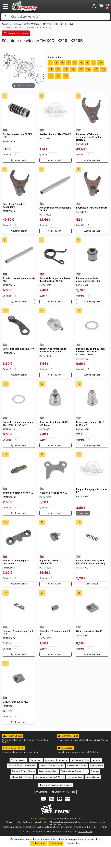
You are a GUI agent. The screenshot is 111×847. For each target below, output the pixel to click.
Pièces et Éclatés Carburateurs (22, 766)
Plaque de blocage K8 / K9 (53, 492)
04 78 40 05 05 (91, 752)
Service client (67, 748)
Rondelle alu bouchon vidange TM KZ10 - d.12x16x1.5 (19, 423)
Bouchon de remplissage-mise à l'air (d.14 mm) (53, 350)
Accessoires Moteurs (76, 766)
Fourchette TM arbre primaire (91, 207)
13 (65, 69)
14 (73, 69)
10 (100, 62)
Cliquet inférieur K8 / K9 (15, 701)
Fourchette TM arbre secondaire (14, 205)
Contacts (42, 792)
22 (65, 76)
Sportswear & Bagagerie (56, 760)
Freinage (95, 771)
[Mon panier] (101, 6)
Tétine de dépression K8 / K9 (18, 492)
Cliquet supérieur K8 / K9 (89, 631)
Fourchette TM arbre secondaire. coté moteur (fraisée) (89, 137)
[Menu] (5, 6)
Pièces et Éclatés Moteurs (25, 24)
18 (96, 69)
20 (50, 76)
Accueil (5, 24)
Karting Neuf (35, 760)
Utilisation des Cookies (64, 792)
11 (50, 69)
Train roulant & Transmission (74, 771)
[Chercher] (5, 16)
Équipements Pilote (80, 760)
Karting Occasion (18, 760)
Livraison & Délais (14, 736)
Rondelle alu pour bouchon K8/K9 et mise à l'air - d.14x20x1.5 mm (90, 351)
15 (80, 69)
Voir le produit (92, 584)
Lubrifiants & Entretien (21, 777)
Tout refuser (56, 843)
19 (103, 69)
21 (58, 76)
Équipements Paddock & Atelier (49, 777)
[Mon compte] (94, 6)
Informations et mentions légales (56, 785)
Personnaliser (73, 843)
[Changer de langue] (108, 6)
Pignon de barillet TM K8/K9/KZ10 (50, 562)
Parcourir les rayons (17, 33)
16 (88, 69)
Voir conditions (85, 831)
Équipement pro (75, 777)
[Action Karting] (24, 6)
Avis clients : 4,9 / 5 (14, 748)
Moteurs (96, 760)
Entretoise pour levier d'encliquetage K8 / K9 (88, 279)
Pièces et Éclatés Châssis (23, 771)
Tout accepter (38, 843)
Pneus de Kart (96, 766)
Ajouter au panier (19, 160)
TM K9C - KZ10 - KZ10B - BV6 (58, 24)
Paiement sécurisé (69, 736)
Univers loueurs (93, 777)
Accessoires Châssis (48, 771)
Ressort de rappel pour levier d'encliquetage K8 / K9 (54, 279)
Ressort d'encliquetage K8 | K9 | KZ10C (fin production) (90, 562)
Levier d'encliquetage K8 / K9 (18, 348)
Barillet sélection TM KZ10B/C (55, 134)
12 (58, 69)
